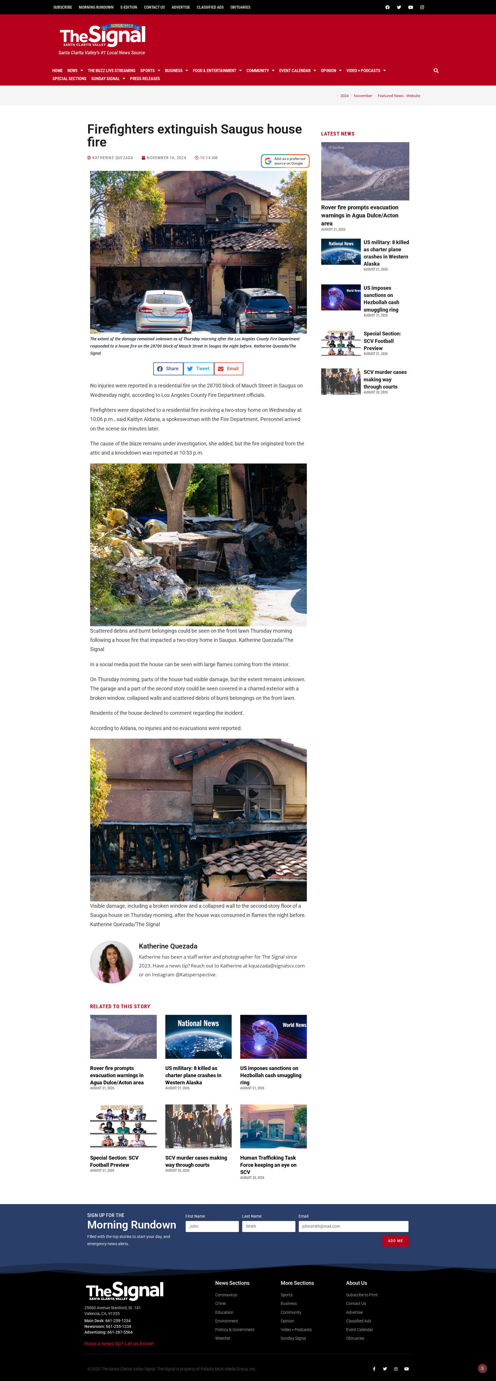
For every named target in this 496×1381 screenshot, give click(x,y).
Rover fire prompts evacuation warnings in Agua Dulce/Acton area (117, 1075)
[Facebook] (387, 7)
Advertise (181, 7)
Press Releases (145, 78)
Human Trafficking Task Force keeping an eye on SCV (268, 1165)
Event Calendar (295, 70)
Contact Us (154, 7)
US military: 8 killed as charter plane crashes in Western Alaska (193, 1075)
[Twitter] (399, 7)
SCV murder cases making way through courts (385, 379)
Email (304, 1216)
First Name (195, 1216)
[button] (436, 71)
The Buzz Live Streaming (111, 70)
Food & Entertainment (214, 70)
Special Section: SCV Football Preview (382, 341)
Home (57, 70)
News (72, 70)
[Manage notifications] (482, 1368)
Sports (147, 70)
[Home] (333, 95)
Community (258, 70)
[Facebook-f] (374, 1369)
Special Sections (69, 78)
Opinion (328, 70)
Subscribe (62, 7)
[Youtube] (410, 7)
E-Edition (129, 7)
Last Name (252, 1216)
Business (174, 70)
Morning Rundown (96, 7)
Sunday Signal (105, 78)
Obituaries (240, 7)
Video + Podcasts (363, 70)
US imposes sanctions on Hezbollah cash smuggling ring (270, 1075)
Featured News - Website (399, 95)
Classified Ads (210, 7)
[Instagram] (422, 7)
